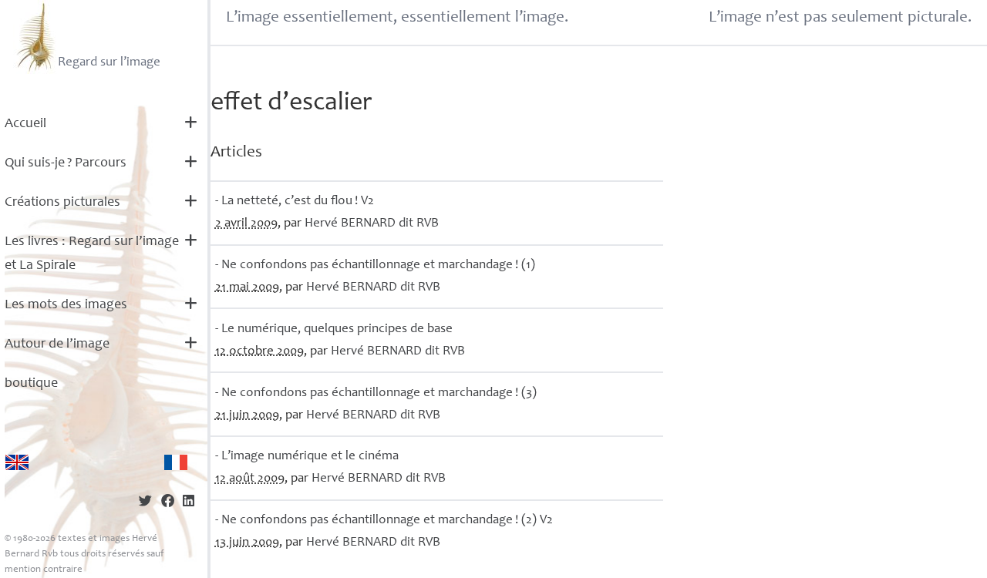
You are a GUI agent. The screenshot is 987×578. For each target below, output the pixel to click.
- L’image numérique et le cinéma (307, 456)
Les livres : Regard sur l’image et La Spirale (92, 254)
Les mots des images (66, 305)
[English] (17, 462)
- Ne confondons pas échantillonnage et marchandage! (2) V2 (384, 520)
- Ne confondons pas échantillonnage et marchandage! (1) (375, 265)
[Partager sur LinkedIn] (188, 503)
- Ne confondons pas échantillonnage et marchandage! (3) (376, 393)
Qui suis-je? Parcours (65, 163)
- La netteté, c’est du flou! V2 (294, 201)
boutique (31, 384)
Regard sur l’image (109, 62)
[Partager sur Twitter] (145, 503)
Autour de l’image (57, 344)
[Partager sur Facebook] (167, 503)
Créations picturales (62, 203)
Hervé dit (372, 223)
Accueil (25, 124)
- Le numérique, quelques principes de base (334, 329)
